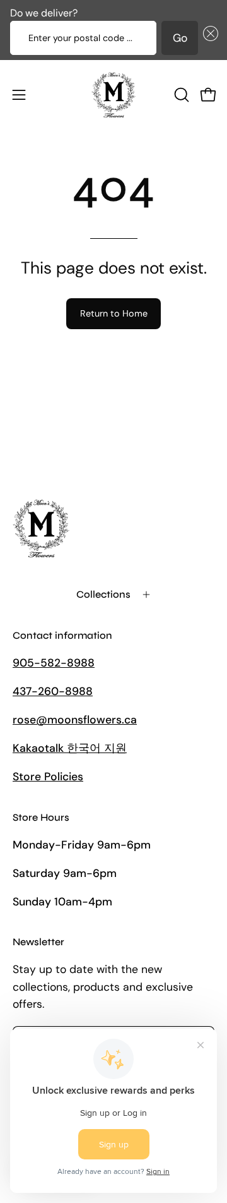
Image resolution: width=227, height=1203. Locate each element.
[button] (208, 38)
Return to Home (114, 313)
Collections (103, 594)
